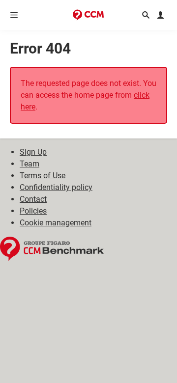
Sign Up (33, 152)
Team (29, 163)
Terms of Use (42, 175)
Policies (33, 211)
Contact (33, 199)
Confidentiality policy (56, 187)
